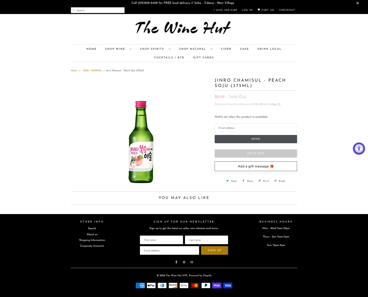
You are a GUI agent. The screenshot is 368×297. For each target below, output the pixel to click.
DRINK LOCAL (270, 49)
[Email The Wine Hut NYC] (191, 262)
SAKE (244, 49)
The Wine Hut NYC (177, 275)
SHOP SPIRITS (153, 49)
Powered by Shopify (200, 275)
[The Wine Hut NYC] (184, 30)
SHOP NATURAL (194, 49)
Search (92, 228)
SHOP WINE (116, 49)
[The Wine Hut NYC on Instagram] (184, 262)
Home (91, 49)
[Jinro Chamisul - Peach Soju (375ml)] (141, 131)
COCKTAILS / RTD (169, 57)
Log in (247, 10)
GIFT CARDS (203, 57)
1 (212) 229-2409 (225, 10)
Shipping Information (92, 240)
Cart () (267, 10)
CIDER (226, 49)
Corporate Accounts (92, 246)
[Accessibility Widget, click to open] (359, 148)
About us (92, 234)
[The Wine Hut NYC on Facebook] (176, 262)
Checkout (287, 10)
